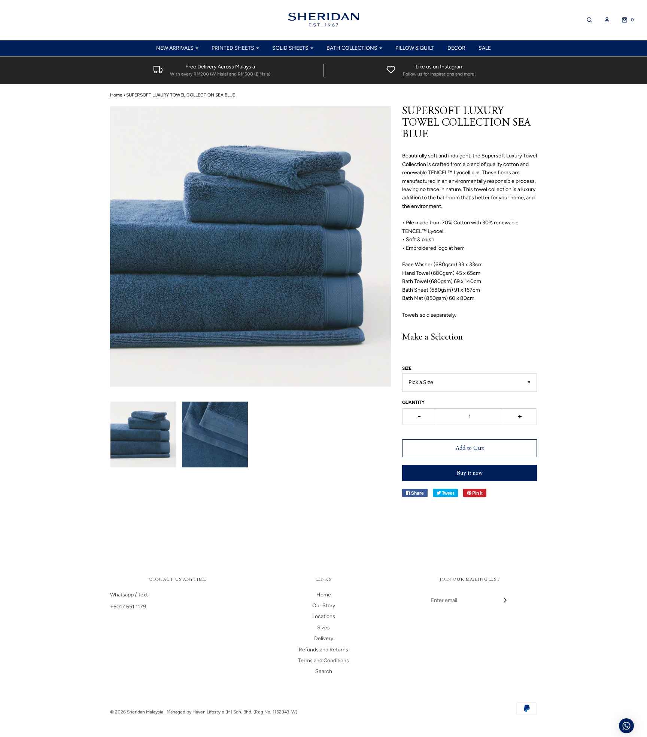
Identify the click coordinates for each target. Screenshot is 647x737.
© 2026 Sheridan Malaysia (136, 712)
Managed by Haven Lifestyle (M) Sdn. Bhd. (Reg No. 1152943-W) (232, 712)
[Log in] (603, 20)
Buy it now (470, 473)
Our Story (323, 605)
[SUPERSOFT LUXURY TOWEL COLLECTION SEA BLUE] (143, 434)
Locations (323, 616)
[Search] (585, 20)
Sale (485, 48)
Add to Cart (470, 448)
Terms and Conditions (323, 660)
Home (116, 95)
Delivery (323, 638)
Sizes (323, 627)
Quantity (413, 402)
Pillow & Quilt (414, 48)
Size (406, 368)
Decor (456, 48)
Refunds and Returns (323, 650)
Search (323, 671)
